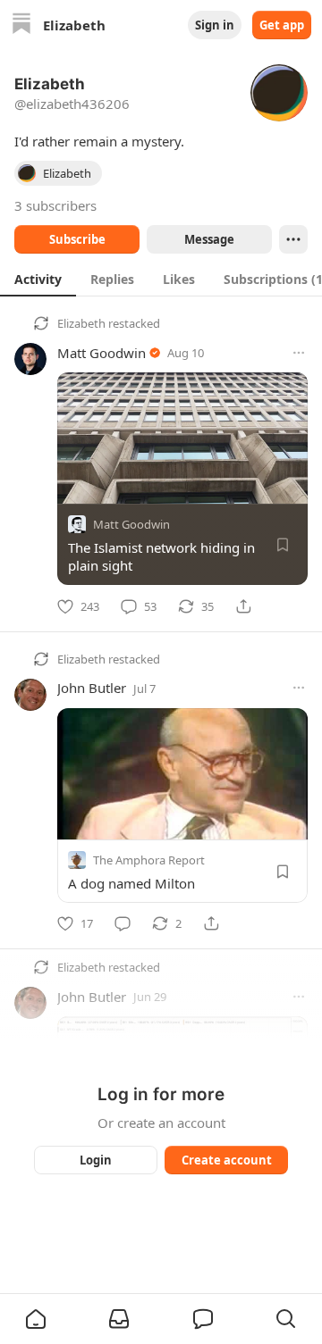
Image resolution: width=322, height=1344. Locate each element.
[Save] (282, 544)
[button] (35, 1319)
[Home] (21, 25)
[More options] (298, 352)
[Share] (243, 606)
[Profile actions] (293, 239)
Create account (227, 1160)
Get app (281, 25)
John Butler (91, 688)
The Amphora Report (149, 859)
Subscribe (77, 239)
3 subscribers (55, 205)
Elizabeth (81, 323)
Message (209, 239)
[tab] (38, 278)
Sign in (214, 25)
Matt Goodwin (101, 353)
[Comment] (122, 923)
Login (96, 1160)
